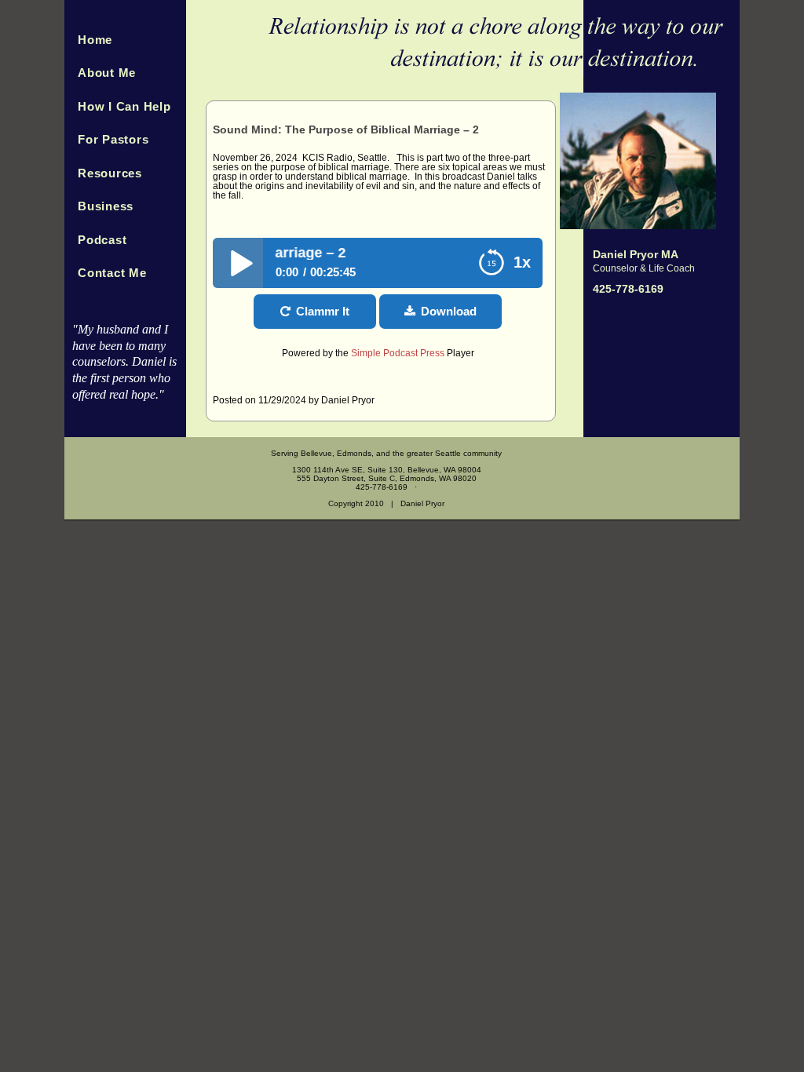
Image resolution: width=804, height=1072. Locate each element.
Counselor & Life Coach (644, 268)
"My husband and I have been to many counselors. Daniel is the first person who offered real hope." (124, 362)
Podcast (102, 239)
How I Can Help (124, 106)
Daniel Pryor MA (635, 254)
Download (449, 311)
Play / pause (238, 263)
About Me (107, 72)
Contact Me (112, 272)
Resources (110, 173)
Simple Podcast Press (397, 353)
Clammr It (322, 311)
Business (105, 206)
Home (95, 39)
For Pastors (113, 139)
